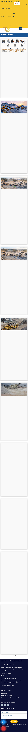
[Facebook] (2, 705)
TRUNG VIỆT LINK (6, 690)
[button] (20, 28)
